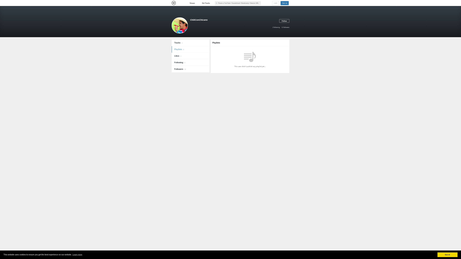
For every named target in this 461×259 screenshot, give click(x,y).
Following (179, 63)
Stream (192, 3)
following (276, 27)
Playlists (179, 49)
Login (275, 3)
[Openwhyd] (174, 3)
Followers (180, 69)
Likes (177, 56)
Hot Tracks (206, 3)
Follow (284, 21)
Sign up (284, 3)
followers (285, 27)
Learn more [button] (77, 255)
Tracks (178, 43)
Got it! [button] (447, 255)
